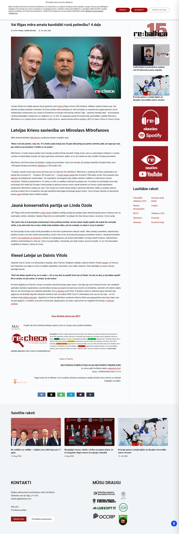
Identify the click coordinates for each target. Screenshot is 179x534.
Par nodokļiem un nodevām (29, 238)
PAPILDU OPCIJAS (159, 10)
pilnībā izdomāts (30, 297)
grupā (19, 194)
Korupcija (155, 218)
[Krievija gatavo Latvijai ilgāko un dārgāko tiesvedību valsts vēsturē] (151, 85)
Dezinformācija (157, 222)
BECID (136, 213)
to (56, 291)
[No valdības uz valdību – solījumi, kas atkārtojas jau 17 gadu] (36, 432)
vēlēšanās (41, 165)
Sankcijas (137, 222)
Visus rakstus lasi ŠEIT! (66, 316)
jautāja (105, 263)
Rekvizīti (14, 507)
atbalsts (14, 178)
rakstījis (60, 291)
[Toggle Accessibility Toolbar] (174, 523)
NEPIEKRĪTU (139, 10)
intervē (61, 106)
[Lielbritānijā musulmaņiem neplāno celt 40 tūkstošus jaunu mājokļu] (151, 55)
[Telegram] (71, 395)
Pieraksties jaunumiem (42, 519)
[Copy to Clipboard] (90, 395)
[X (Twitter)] (51, 395)
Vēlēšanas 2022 (158, 213)
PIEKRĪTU (122, 10)
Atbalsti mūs (18, 519)
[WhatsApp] (61, 395)
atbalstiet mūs (114, 368)
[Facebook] (42, 395)
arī (66, 291)
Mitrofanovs (35, 138)
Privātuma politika (18, 510)
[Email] (81, 395)
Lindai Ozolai (45, 213)
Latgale (154, 205)
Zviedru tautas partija (65, 175)
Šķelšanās (137, 218)
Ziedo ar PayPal (66, 359)
